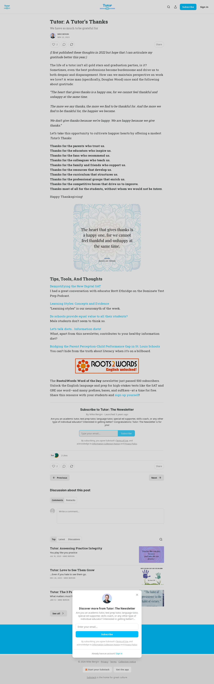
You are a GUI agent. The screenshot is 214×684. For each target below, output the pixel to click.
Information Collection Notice (106, 644)
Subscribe (107, 634)
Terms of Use (122, 641)
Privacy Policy (130, 644)
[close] (137, 594)
